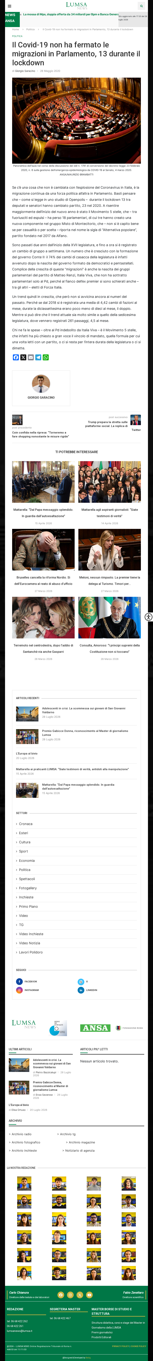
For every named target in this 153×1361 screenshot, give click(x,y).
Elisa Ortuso (19, 1109)
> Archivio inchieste (23, 1150)
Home (15, 29)
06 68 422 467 (62, 1318)
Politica (30, 29)
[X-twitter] (79, 1295)
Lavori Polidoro (31, 952)
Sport (23, 851)
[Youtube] (89, 1295)
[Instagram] (70, 1295)
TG (21, 925)
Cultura (24, 842)
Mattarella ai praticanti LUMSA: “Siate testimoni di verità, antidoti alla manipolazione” (72, 769)
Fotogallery (28, 888)
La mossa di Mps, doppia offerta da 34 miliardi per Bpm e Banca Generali (49, 14)
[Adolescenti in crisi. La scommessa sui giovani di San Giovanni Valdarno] (27, 714)
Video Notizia (29, 943)
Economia (27, 861)
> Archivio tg (66, 1134)
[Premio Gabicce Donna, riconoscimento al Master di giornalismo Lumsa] (27, 736)
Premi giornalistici (102, 1332)
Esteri (23, 833)
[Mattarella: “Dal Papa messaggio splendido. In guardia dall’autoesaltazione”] (43, 482)
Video (23, 916)
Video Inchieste (31, 934)
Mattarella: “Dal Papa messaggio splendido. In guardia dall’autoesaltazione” (78, 786)
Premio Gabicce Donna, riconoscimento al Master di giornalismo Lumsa (85, 733)
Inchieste (26, 897)
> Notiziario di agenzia (78, 1150)
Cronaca (25, 824)
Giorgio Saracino (25, 70)
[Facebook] (60, 1295)
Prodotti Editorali (101, 1337)
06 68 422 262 (19, 1321)
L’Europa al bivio (27, 753)
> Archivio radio (20, 1134)
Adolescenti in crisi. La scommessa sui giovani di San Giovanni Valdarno (83, 710)
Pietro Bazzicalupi (46, 1072)
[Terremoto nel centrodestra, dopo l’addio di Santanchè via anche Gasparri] (43, 617)
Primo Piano (28, 906)
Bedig (88, 1358)
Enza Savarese (44, 1094)
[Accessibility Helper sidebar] (148, 616)
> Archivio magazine (80, 1142)
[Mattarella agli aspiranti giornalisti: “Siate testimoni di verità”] (109, 482)
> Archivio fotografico (24, 1142)
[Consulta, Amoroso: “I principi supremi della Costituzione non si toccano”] (109, 617)
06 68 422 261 (15, 1326)
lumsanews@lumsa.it (19, 1330)
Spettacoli (27, 879)
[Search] (141, 6)
